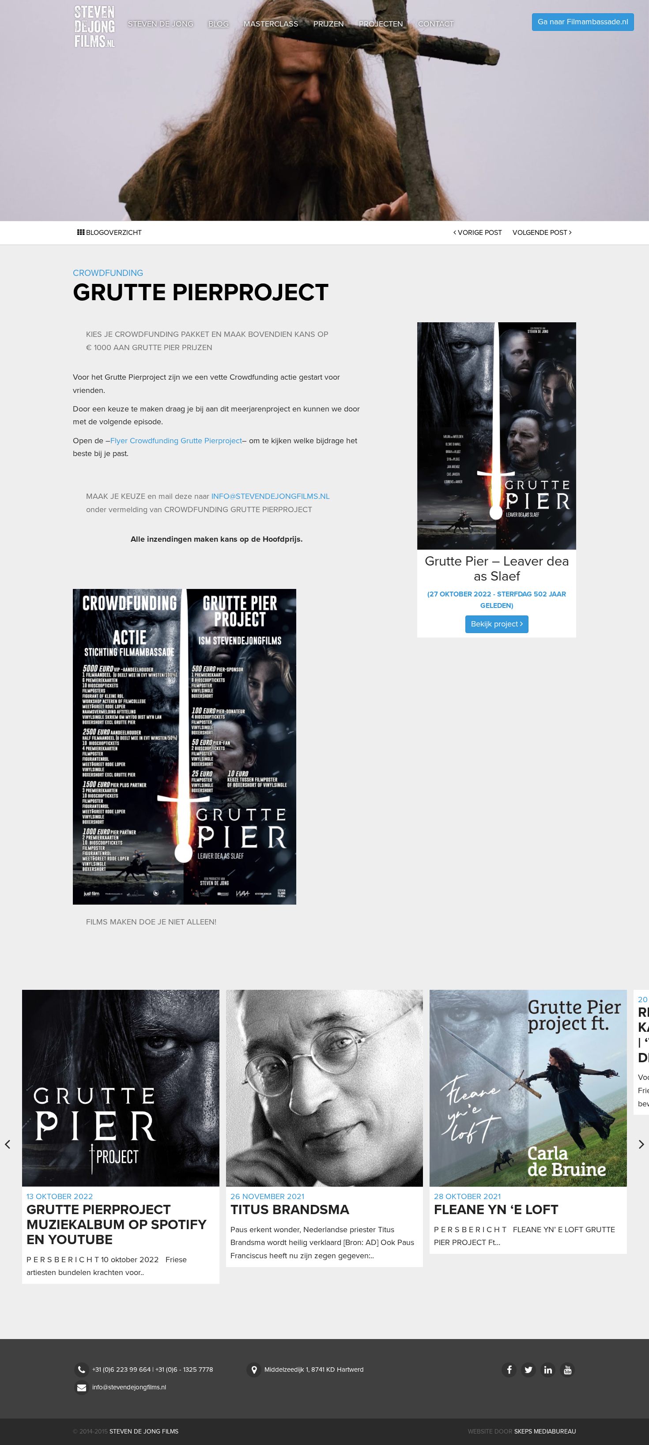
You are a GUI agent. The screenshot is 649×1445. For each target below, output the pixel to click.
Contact (436, 24)
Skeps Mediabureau (545, 1431)
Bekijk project (495, 624)
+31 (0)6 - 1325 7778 (184, 1369)
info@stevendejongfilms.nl (129, 1387)
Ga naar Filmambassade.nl (583, 21)
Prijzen (328, 24)
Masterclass (271, 24)
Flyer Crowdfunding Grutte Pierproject (176, 440)
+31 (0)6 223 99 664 (121, 1369)
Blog (218, 24)
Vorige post (480, 232)
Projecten (381, 24)
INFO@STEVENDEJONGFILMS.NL (270, 496)
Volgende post (541, 232)
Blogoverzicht (113, 232)
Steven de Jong (160, 24)
